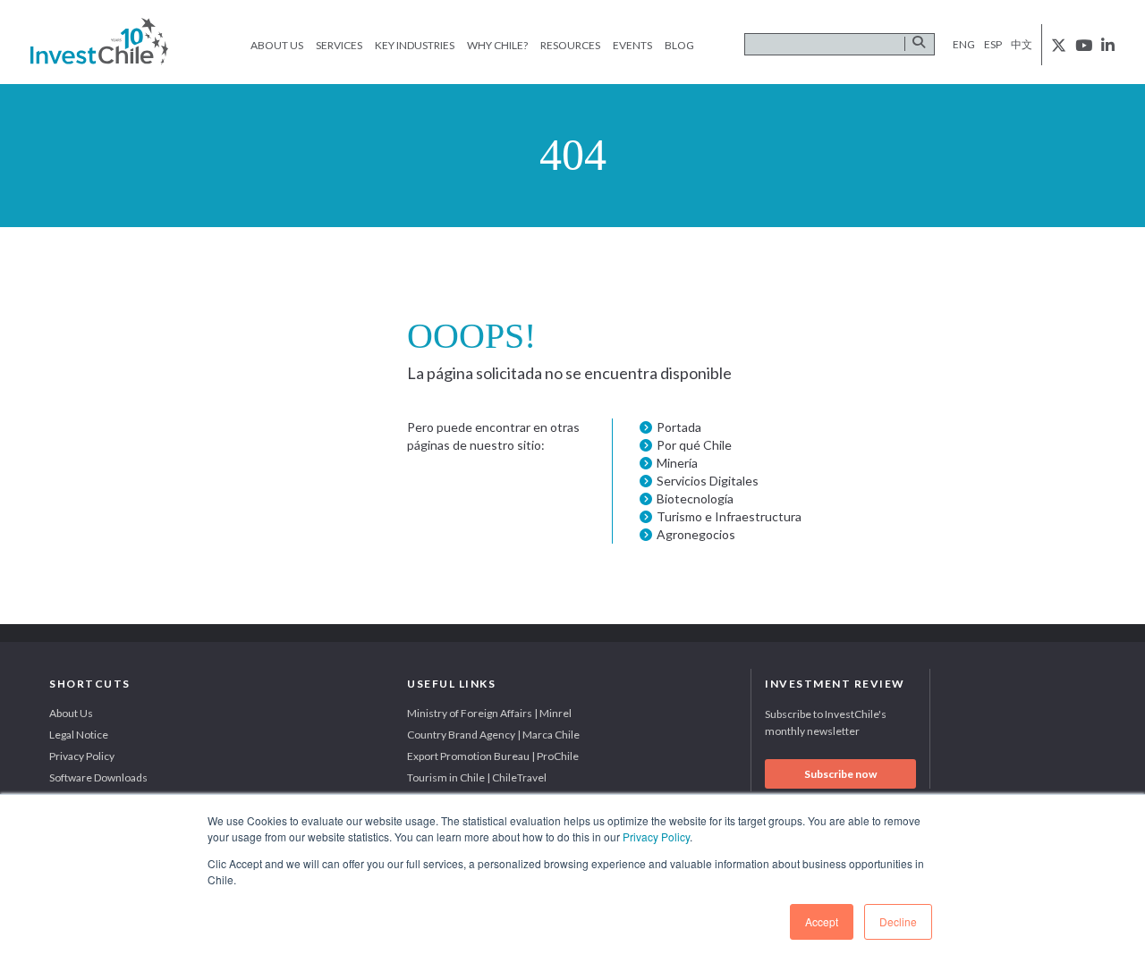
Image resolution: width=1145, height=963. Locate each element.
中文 (1021, 44)
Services (339, 45)
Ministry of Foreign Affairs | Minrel (489, 713)
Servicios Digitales (708, 480)
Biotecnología (695, 498)
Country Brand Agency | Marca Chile (493, 734)
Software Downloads (98, 777)
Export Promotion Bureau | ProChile (493, 756)
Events (632, 45)
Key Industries (414, 45)
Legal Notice (78, 734)
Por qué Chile (694, 444)
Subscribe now (840, 774)
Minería (677, 462)
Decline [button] (898, 921)
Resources (570, 45)
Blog (679, 45)
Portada (679, 427)
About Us (276, 45)
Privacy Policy (656, 836)
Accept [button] (821, 921)
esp (993, 44)
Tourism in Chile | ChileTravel (477, 777)
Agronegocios (696, 534)
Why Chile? (497, 45)
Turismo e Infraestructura (729, 516)
